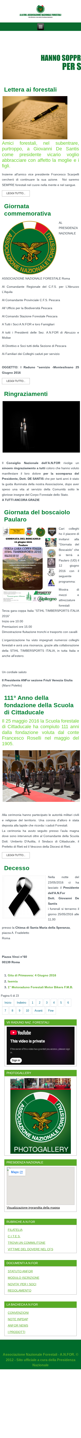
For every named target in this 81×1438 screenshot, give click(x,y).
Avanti (39, 1010)
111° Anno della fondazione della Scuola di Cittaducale (39, 705)
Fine (51, 1010)
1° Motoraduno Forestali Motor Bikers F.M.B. (40, 987)
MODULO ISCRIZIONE (23, 1277)
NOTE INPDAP (18, 1319)
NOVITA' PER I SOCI (22, 1284)
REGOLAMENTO (19, 1290)
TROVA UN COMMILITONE (26, 1242)
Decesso (16, 868)
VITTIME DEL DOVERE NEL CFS (30, 1249)
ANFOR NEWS (18, 1325)
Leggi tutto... (15, 193)
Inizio (8, 1002)
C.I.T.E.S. (14, 1236)
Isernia (13, 981)
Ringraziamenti (26, 394)
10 (27, 1010)
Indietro (21, 1002)
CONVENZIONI (18, 1312)
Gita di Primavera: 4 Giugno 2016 (32, 975)
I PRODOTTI (16, 1332)
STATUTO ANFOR (20, 1271)
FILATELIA (15, 1229)
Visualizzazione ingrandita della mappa (33, 1207)
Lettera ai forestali (30, 89)
